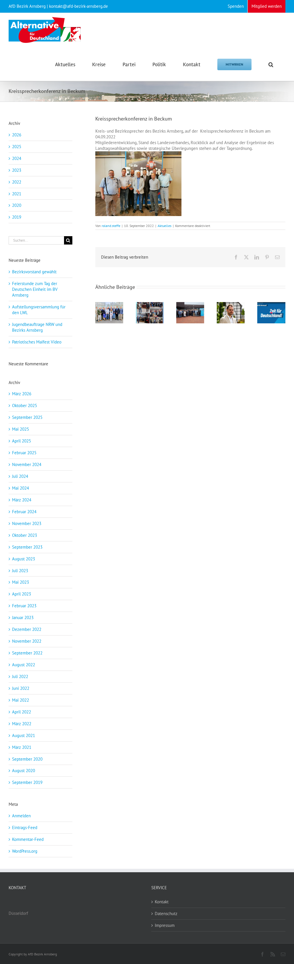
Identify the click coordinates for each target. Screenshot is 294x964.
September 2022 (27, 653)
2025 (16, 146)
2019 (16, 217)
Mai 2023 (20, 582)
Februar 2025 (24, 452)
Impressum (165, 925)
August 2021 (23, 735)
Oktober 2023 (24, 535)
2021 (16, 193)
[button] (271, 64)
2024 (16, 158)
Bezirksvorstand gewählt (34, 271)
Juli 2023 (20, 570)
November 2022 (26, 641)
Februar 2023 (24, 605)
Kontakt (162, 901)
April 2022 (21, 712)
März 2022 (21, 723)
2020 (16, 205)
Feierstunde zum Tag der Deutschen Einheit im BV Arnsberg (35, 289)
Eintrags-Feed (24, 827)
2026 (16, 135)
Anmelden (21, 815)
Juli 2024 (20, 476)
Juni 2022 (20, 688)
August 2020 (23, 770)
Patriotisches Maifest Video (36, 342)
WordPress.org (24, 851)
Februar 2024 (24, 511)
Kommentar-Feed (28, 839)
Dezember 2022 (26, 629)
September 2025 (27, 417)
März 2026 (21, 393)
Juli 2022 (20, 676)
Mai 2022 (20, 700)
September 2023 (27, 547)
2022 (16, 182)
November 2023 (26, 523)
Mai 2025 (20, 429)
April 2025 (21, 441)
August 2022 (23, 664)
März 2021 (21, 747)
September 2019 (27, 782)
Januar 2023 (23, 617)
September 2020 (27, 759)
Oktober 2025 (24, 405)
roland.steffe (111, 226)
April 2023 (21, 594)
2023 (16, 170)
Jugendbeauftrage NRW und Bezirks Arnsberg (37, 327)
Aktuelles (164, 226)
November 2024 (26, 464)
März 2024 (21, 500)
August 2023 (23, 559)
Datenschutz (166, 913)
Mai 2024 (20, 488)
